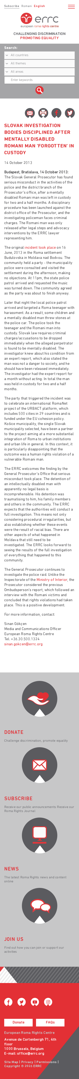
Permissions (46, 1062)
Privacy (27, 1062)
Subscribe (11, 6)
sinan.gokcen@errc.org (23, 644)
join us (14, 939)
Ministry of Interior (51, 580)
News (11, 869)
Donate (18, 1023)
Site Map (11, 1062)
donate (14, 732)
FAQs (50, 1023)
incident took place (40, 248)
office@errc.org (30, 1054)
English (39, 6)
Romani (26, 6)
